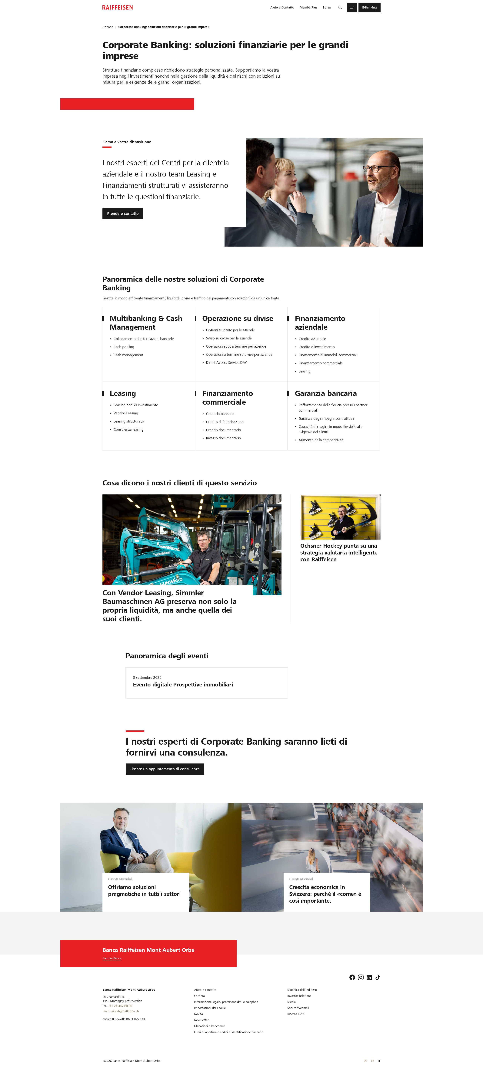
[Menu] (352, 7)
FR (372, 1061)
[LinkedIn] (369, 977)
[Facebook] (352, 977)
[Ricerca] (340, 7)
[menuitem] (282, 7)
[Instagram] (361, 977)
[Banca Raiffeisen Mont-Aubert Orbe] (117, 7)
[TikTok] (378, 977)
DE (365, 1061)
